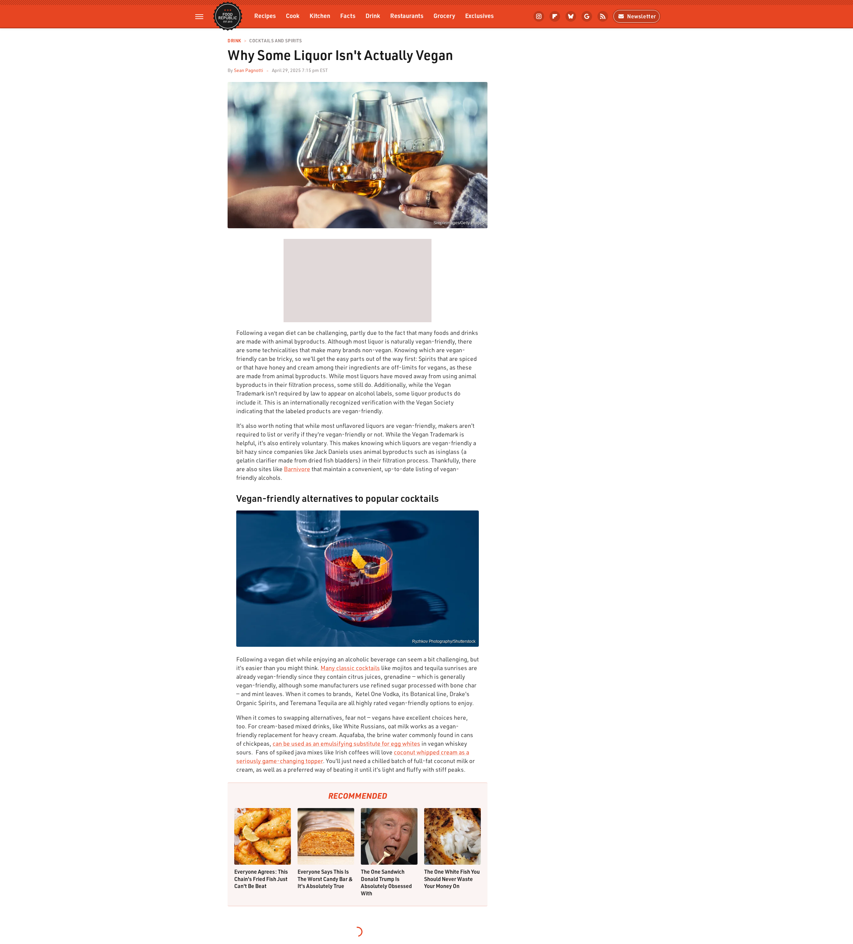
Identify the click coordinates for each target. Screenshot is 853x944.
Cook (293, 15)
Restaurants (407, 15)
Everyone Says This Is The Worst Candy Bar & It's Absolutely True (325, 878)
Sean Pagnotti (248, 70)
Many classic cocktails (350, 667)
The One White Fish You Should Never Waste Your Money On (452, 878)
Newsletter (641, 16)
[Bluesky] (570, 16)
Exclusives (479, 15)
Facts (348, 15)
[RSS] (602, 16)
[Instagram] (538, 16)
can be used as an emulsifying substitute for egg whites (346, 743)
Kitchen (320, 15)
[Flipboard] (554, 16)
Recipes (265, 15)
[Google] (586, 16)
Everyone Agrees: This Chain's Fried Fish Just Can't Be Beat (261, 878)
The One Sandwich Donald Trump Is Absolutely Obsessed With (386, 882)
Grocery (444, 15)
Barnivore (297, 468)
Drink (373, 15)
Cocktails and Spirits (275, 41)
